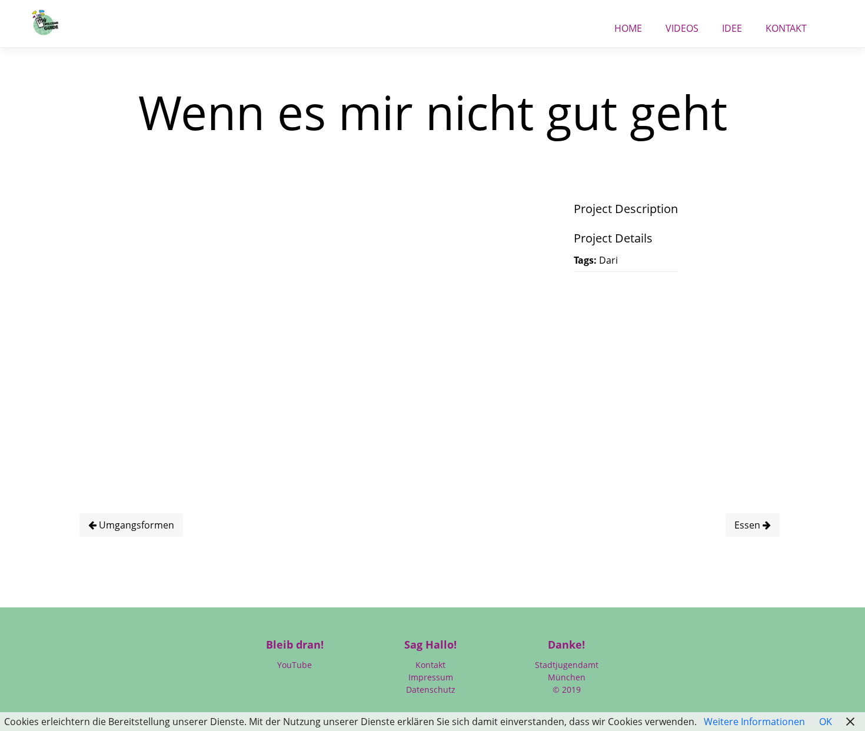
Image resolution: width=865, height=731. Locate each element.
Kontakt (786, 25)
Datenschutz (430, 689)
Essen (748, 525)
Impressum (430, 677)
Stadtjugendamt (566, 664)
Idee (732, 25)
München (566, 677)
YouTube (294, 664)
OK (825, 721)
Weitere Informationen (754, 721)
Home (628, 25)
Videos (682, 25)
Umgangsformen (135, 525)
